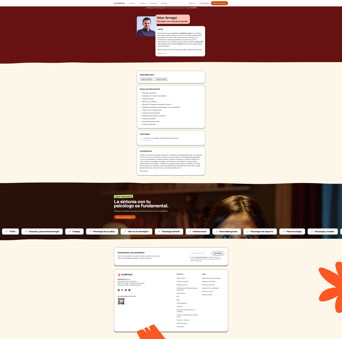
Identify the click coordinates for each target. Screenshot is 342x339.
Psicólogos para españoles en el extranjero (186, 310)
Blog (178, 300)
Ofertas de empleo (182, 323)
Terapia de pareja (161, 79)
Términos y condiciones (209, 281)
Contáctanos (180, 326)
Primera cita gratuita (182, 281)
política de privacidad (201, 257)
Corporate (179, 306)
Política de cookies (207, 291)
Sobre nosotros (181, 278)
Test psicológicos (182, 303)
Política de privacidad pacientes (211, 278)
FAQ (178, 296)
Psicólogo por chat (182, 285)
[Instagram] (122, 290)
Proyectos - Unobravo (183, 320)
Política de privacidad (208, 285)
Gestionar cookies (207, 294)
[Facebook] (119, 290)
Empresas (164, 3)
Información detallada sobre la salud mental (187, 315)
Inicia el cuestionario (219, 3)
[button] (132, 3)
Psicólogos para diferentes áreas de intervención (187, 289)
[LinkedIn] (126, 290)
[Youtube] (129, 290)
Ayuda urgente (181, 293)
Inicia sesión (204, 3)
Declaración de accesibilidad (210, 288)
